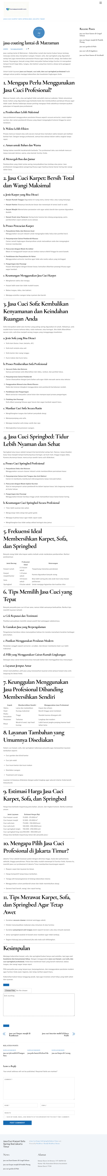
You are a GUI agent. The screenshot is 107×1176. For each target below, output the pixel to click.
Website (7, 1113)
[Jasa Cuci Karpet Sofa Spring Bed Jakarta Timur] (16, 16)
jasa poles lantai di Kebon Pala (37, 1053)
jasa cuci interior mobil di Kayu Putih (55, 1034)
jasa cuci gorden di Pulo (88, 47)
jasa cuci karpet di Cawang (61, 1053)
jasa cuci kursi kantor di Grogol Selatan (91, 35)
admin (5, 49)
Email (44, 1105)
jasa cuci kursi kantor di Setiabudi (92, 55)
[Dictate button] (6, 1026)
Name (7, 1105)
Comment (8, 1079)
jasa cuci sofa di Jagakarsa (88, 51)
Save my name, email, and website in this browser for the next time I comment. (38, 1117)
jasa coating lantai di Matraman (31, 43)
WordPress (39, 1143)
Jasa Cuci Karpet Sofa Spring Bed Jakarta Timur (44, 1141)
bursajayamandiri (17, 49)
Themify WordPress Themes (52, 1143)
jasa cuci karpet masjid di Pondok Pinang (91, 41)
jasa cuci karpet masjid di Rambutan (19, 1034)
